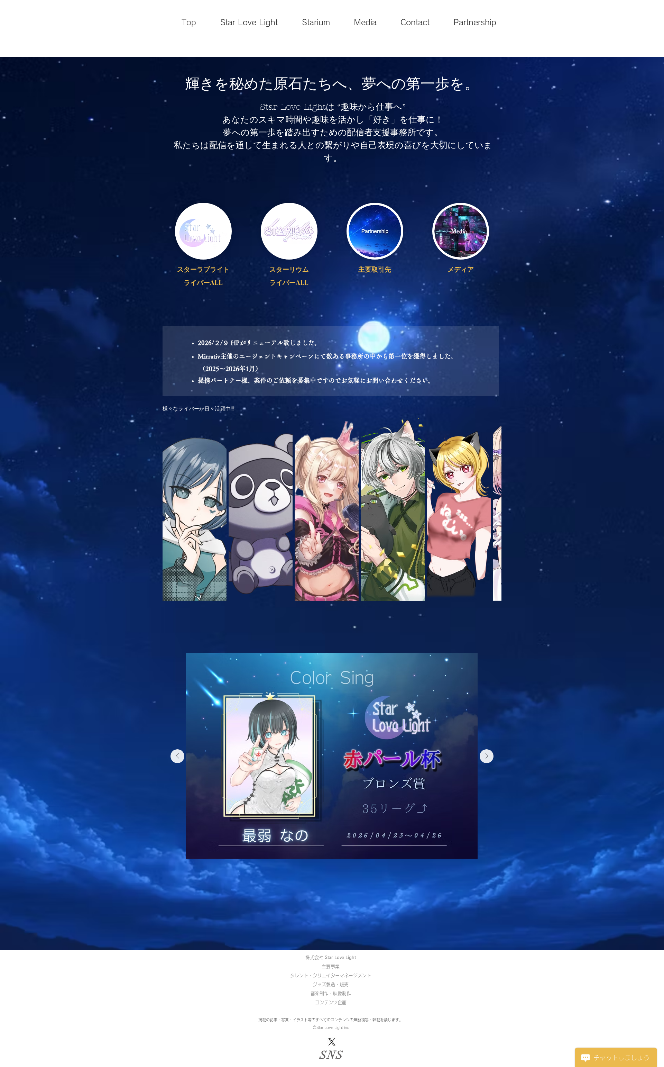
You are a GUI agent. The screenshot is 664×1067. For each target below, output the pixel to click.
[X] (332, 1042)
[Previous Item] (177, 756)
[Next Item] (487, 756)
